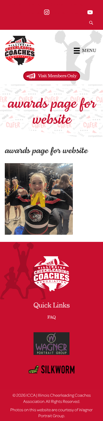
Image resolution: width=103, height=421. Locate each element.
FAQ (51, 317)
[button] (90, 22)
